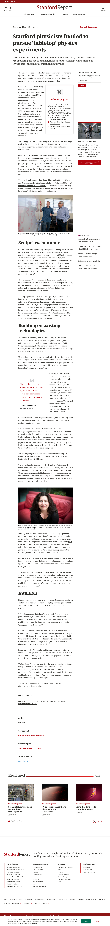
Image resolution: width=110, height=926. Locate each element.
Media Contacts (91, 899)
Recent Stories (63, 899)
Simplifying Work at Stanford (15, 870)
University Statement (13, 872)
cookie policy (34, 923)
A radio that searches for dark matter (60, 128)
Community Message (13, 874)
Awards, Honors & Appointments (17, 877)
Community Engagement (65, 867)
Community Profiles (16, 899)
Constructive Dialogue (13, 867)
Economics (36, 877)
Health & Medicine (38, 882)
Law (34, 884)
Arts (59, 870)
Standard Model (47, 144)
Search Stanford (50, 916)
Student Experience (79, 14)
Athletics (61, 872)
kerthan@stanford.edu (27, 703)
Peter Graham (49, 158)
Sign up (81, 85)
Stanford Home (24, 916)
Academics (86, 867)
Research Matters (38, 867)
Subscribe (81, 899)
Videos (6, 899)
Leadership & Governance (14, 886)
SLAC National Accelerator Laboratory (31, 91)
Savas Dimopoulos (33, 158)
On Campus (64, 14)
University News (29, 14)
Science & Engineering (88, 27)
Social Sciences (37, 889)
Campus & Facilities (13, 879)
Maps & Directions (37, 916)
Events (60, 882)
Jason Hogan (34, 544)
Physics (38, 748)
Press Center (102, 899)
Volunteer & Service (89, 872)
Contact (72, 899)
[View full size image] (45, 213)
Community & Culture (64, 879)
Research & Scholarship (47, 14)
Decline (97, 921)
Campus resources (63, 874)
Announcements (52, 899)
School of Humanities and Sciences (32, 185)
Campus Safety (62, 877)
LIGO (52, 558)
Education (36, 879)
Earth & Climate (37, 874)
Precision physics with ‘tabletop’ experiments (58, 118)
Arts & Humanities (38, 870)
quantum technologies (27, 258)
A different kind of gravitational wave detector (60, 123)
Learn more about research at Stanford (89, 163)
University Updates (39, 899)
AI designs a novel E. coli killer (90, 261)
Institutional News (13, 884)
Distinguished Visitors (13, 882)
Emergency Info (63, 916)
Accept (86, 921)
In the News (28, 899)
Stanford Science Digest (34, 686)
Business (35, 872)
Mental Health (87, 870)
